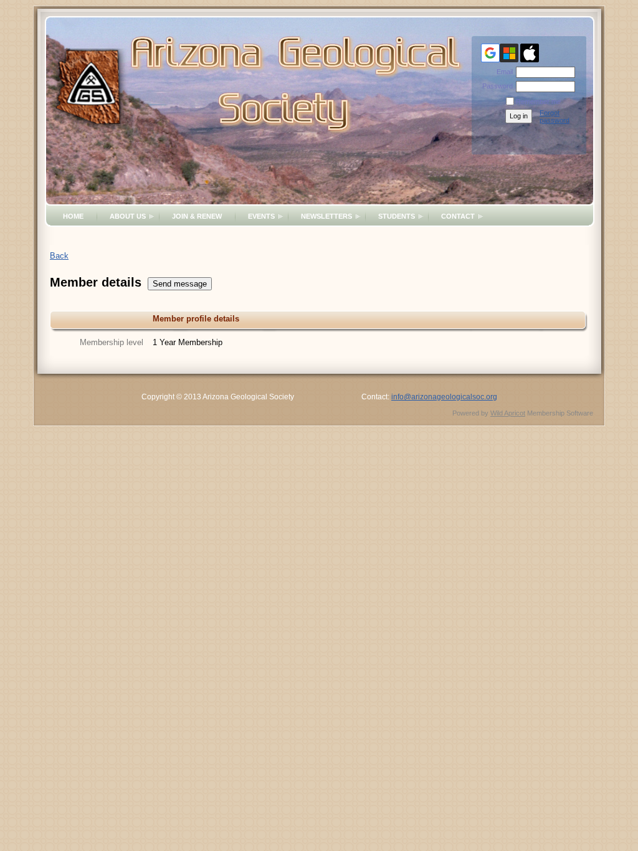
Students (396, 216)
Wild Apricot (507, 413)
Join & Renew (197, 216)
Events (261, 216)
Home (73, 216)
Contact (458, 216)
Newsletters (326, 216)
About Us (128, 216)
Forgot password (554, 116)
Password (495, 86)
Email (502, 71)
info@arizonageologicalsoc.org (444, 396)
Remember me (538, 101)
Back (59, 255)
